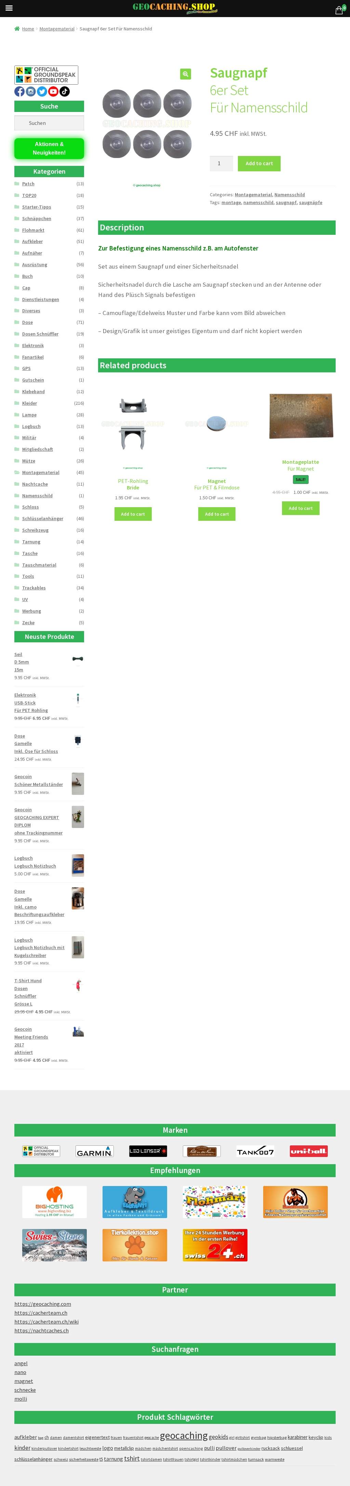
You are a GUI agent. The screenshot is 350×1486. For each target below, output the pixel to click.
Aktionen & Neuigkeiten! (49, 148)
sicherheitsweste (83, 1459)
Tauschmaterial (39, 565)
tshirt (132, 1458)
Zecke (28, 622)
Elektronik (33, 345)
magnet (23, 1380)
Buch (27, 276)
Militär (29, 437)
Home (28, 29)
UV (25, 599)
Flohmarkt (33, 230)
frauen (116, 1437)
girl (231, 1437)
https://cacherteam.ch (40, 1312)
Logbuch (31, 426)
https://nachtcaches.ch (41, 1330)
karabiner (298, 1437)
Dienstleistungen (40, 299)
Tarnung (31, 542)
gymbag (258, 1437)
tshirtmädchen (234, 1459)
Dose (27, 322)
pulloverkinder (249, 1448)
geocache (152, 1437)
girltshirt (242, 1437)
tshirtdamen (151, 1459)
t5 (101, 1459)
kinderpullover (44, 1448)
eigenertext (97, 1437)
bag (40, 1437)
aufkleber (25, 1437)
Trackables (34, 588)
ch (46, 1437)
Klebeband (33, 391)
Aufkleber (32, 241)
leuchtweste (90, 1448)
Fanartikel (33, 357)
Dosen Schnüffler (40, 334)
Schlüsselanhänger (42, 518)
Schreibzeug (35, 530)
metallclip (124, 1448)
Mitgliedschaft (37, 449)
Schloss (30, 507)
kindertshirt (68, 1448)
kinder (22, 1448)
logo (107, 1448)
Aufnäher (32, 253)
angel (21, 1363)
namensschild (258, 202)
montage (231, 202)
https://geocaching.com (42, 1303)
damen (56, 1437)
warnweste (274, 1459)
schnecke (25, 1389)
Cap (26, 288)
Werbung (31, 611)
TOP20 (29, 195)
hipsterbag (277, 1437)
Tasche (30, 553)
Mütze (28, 461)
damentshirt (73, 1437)
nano (20, 1372)
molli (20, 1398)
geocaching (184, 1435)
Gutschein (33, 380)
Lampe (29, 415)
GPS (26, 368)
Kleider (29, 403)
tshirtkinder (210, 1459)
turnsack (256, 1459)
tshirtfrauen (173, 1459)
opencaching (191, 1448)
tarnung (113, 1458)
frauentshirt (133, 1437)
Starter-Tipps (36, 207)
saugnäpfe (310, 202)
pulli (209, 1448)
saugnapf (286, 202)
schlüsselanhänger (33, 1459)
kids (328, 1437)
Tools (28, 576)
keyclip (316, 1437)
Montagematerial (57, 29)
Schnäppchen (36, 218)
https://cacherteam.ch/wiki (46, 1321)
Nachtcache (35, 484)
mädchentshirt (165, 1448)
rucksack (270, 1448)
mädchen (143, 1448)
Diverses (31, 311)
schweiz (61, 1459)
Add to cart (259, 163)
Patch (28, 184)
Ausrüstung (34, 264)
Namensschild (289, 194)
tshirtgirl (192, 1459)
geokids (218, 1437)
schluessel (292, 1448)
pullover (226, 1448)
